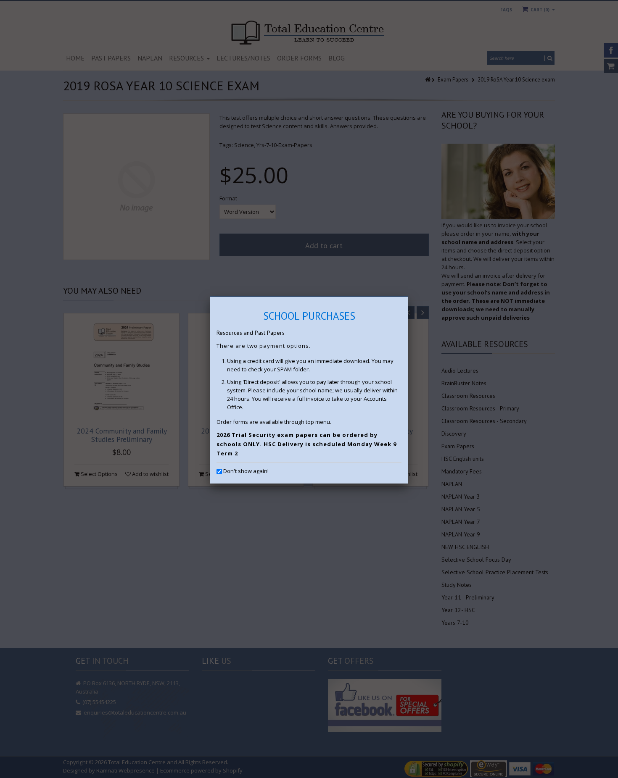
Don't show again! (246, 471)
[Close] (407, 297)
